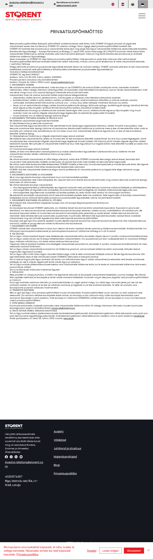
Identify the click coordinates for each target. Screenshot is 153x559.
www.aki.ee (68, 318)
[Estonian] (143, 4)
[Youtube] (21, 456)
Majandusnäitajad (65, 457)
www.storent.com (67, 5)
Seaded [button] (91, 550)
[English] (113, 4)
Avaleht (59, 431)
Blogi (57, 465)
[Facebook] (6, 456)
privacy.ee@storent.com (62, 82)
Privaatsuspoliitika (65, 473)
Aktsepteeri (134, 550)
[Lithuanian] (133, 4)
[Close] (148, 550)
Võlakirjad (60, 440)
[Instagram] (11, 456)
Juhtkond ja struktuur (67, 448)
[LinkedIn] (16, 456)
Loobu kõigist (110, 550)
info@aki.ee (138, 316)
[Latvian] (123, 4)
